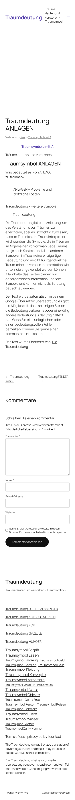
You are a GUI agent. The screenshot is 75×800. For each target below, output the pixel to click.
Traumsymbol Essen (22, 655)
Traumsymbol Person (20, 704)
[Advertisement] (37, 68)
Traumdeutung (23, 17)
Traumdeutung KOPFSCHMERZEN (30, 617)
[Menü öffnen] (68, 17)
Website (10, 512)
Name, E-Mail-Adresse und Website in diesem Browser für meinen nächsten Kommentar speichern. (39, 530)
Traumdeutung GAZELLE (23, 633)
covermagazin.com (17, 749)
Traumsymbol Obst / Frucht (24, 700)
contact (55, 736)
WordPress (63, 792)
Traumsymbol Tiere (21, 713)
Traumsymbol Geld (52, 660)
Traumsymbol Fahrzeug (21, 660)
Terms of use (15, 736)
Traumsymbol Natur (21, 689)
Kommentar (12, 436)
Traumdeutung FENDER (53, 377)
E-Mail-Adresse (15, 496)
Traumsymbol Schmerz (21, 709)
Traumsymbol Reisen (51, 704)
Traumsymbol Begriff (22, 649)
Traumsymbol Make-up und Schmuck (29, 685)
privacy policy (37, 736)
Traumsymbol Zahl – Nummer (24, 728)
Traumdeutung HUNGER (23, 641)
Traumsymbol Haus (51, 665)
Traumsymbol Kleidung (22, 669)
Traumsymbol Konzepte (25, 674)
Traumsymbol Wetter (19, 724)
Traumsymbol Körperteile (25, 679)
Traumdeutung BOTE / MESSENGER (31, 609)
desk (22, 137)
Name (9, 480)
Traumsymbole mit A (39, 137)
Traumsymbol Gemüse (20, 665)
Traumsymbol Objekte (22, 694)
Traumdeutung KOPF (20, 625)
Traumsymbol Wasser (22, 719)
